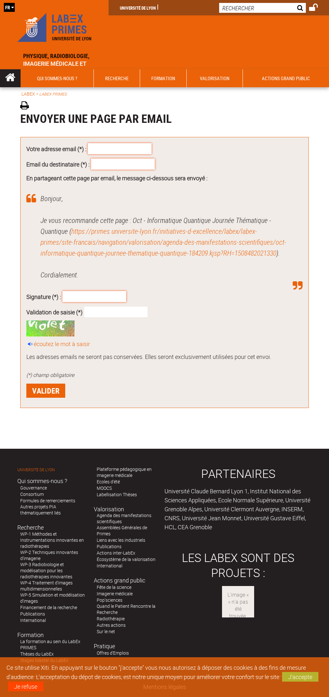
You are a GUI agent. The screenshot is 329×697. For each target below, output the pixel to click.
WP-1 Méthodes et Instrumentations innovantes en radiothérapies (52, 540)
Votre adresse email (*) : (56, 149)
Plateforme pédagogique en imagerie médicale (124, 472)
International (33, 620)
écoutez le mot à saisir (62, 344)
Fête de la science (114, 587)
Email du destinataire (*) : (58, 164)
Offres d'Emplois (113, 653)
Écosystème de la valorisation (126, 559)
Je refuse (25, 686)
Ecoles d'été (108, 482)
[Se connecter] (317, 8)
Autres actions (111, 625)
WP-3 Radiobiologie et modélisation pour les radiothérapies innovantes (46, 570)
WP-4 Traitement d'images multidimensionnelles (46, 586)
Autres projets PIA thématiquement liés (40, 510)
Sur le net (106, 631)
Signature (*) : (43, 297)
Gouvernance (33, 488)
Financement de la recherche (48, 607)
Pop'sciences (109, 600)
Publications (32, 614)
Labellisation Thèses (117, 494)
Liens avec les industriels (121, 540)
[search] (262, 8)
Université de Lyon (138, 8)
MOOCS (104, 488)
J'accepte (300, 677)
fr (7, 7)
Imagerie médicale (115, 594)
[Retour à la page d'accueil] (54, 26)
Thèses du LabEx (37, 654)
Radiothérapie (111, 619)
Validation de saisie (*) (54, 312)
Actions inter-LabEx (116, 553)
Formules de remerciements (47, 500)
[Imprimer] (26, 106)
